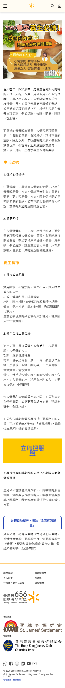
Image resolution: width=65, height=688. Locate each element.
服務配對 (8, 572)
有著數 (38, 577)
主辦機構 (7, 617)
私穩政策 (7, 680)
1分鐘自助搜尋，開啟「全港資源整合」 (32, 523)
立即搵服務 (32, 451)
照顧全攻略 (40, 572)
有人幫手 (8, 577)
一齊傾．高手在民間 (13, 582)
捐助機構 (7, 636)
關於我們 (39, 582)
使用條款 (17, 680)
